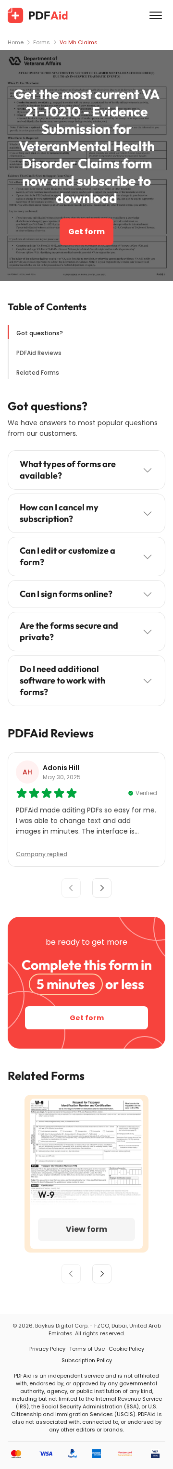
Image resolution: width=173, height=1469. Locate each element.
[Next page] (101, 1273)
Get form (86, 231)
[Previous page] (71, 1273)
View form (86, 1229)
